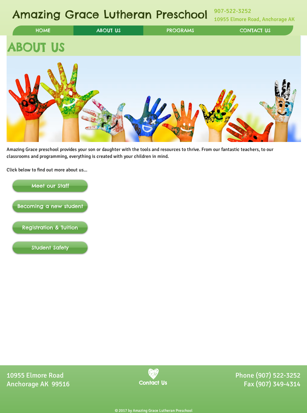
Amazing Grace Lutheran (84, 14)
